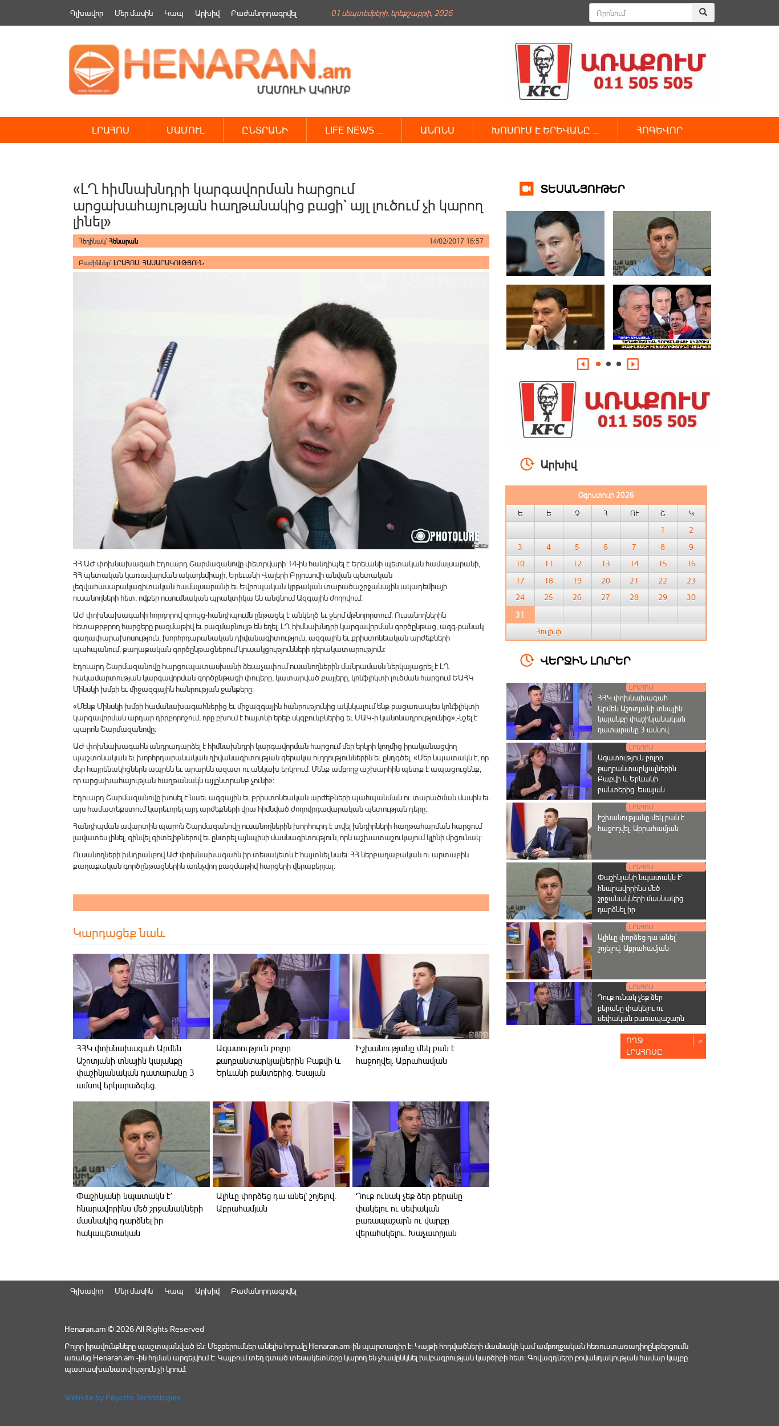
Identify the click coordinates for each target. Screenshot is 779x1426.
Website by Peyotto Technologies (122, 1397)
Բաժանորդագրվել (264, 13)
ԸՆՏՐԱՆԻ (265, 130)
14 (634, 563)
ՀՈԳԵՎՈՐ (659, 130)
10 (520, 563)
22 (662, 580)
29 (662, 597)
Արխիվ (207, 13)
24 (520, 597)
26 (577, 597)
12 (577, 563)
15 (662, 563)
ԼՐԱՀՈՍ (110, 130)
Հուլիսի (548, 631)
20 (605, 580)
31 (520, 614)
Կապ (174, 13)
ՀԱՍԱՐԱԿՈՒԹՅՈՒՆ (173, 262)
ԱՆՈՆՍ (437, 130)
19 (577, 580)
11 (548, 563)
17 (520, 580)
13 (605, 563)
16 (691, 563)
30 (691, 597)
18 (548, 580)
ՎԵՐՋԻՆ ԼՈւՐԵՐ (586, 660)
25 (548, 597)
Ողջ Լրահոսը (644, 1045)
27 (605, 597)
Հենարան (123, 241)
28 (634, 597)
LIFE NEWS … (354, 130)
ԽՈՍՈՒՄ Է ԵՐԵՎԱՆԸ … (545, 130)
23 (691, 580)
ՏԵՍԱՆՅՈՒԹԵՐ (583, 188)
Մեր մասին (134, 13)
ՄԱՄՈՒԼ (186, 130)
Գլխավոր (86, 13)
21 (634, 580)
